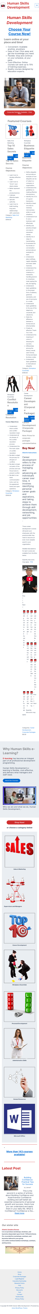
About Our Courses (11, 780)
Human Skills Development (18, 5)
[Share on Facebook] (21, 1258)
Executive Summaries (19, 1281)
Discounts (19, 1290)
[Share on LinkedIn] (21, 1263)
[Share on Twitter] (21, 1260)
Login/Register (19, 1279)
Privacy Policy (19, 1288)
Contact (19, 1294)
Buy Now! (28, 448)
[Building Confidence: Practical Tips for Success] (11, 1183)
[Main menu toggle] (37, 5)
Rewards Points (19, 1283)
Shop (19, 1274)
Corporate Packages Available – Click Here (19, 112)
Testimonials (20, 1297)
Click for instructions (29, 453)
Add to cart (12, 157)
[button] (29, 595)
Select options (29, 419)
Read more (19, 1213)
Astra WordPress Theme (19, 1308)
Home (19, 1272)
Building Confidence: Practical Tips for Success (28, 1180)
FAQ (31, 562)
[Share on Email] (21, 1266)
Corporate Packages (28, 732)
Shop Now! (19, 822)
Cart (19, 1292)
